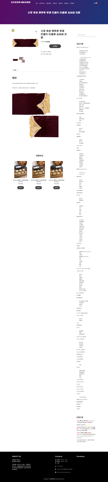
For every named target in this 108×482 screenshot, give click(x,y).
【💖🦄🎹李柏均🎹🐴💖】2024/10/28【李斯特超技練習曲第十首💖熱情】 (85, 421)
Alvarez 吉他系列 (80, 339)
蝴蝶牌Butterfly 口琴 (83, 256)
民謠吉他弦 (81, 226)
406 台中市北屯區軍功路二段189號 (64, 469)
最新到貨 (79, 404)
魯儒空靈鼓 (79, 325)
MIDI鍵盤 (81, 143)
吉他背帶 (81, 92)
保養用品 (81, 206)
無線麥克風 (81, 374)
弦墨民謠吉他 (80, 354)
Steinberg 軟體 (82, 290)
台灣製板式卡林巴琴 (83, 62)
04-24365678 (60, 466)
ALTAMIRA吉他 (80, 381)
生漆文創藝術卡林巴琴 (84, 68)
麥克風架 (81, 181)
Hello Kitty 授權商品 (83, 67)
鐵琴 (80, 264)
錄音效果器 (81, 118)
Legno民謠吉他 (80, 359)
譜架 (80, 183)
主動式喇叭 (81, 282)
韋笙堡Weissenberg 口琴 (84, 251)
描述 (15, 70)
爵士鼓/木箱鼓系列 (83, 95)
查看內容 (20, 187)
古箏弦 (80, 223)
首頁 (37, 3)
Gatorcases (81, 174)
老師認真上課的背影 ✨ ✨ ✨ (83, 424)
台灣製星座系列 (82, 60)
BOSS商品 (79, 243)
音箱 (80, 117)
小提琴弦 (81, 224)
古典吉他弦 (81, 228)
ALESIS (78, 195)
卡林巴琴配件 (82, 54)
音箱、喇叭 (81, 104)
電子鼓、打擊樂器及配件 (84, 103)
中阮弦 (80, 237)
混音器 (80, 277)
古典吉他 (81, 345)
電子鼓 (80, 128)
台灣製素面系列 (82, 59)
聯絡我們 (66, 3)
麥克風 (78, 134)
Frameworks (82, 172)
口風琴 (80, 254)
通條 (80, 209)
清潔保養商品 (80, 192)
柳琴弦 (80, 241)
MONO (80, 306)
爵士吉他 (81, 342)
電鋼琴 (80, 140)
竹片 (80, 207)
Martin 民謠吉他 (80, 293)
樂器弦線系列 (80, 216)
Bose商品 (79, 122)
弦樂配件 (79, 361)
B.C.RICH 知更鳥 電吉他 (82, 313)
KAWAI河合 (79, 145)
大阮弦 (80, 239)
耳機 (78, 148)
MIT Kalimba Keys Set (86, 57)
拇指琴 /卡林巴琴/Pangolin (82, 47)
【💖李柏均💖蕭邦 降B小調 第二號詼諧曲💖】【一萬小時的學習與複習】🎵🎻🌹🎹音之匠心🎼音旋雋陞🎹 (86, 429)
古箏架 (80, 188)
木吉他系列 (81, 87)
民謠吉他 (81, 344)
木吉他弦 (81, 220)
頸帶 (80, 214)
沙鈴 (80, 259)
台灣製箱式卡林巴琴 (83, 50)
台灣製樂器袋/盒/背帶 (81, 76)
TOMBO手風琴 (82, 397)
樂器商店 (61, 3)
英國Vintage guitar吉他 (82, 399)
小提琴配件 (81, 155)
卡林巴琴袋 (81, 79)
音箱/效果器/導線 (80, 113)
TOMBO (78, 393)
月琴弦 (80, 234)
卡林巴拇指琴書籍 (83, 65)
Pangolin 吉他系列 (81, 349)
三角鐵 (80, 261)
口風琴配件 (81, 160)
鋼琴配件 (81, 161)
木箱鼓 (78, 245)
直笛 (80, 253)
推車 (80, 287)
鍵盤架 (80, 186)
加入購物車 (55, 46)
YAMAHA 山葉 (80, 271)
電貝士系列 (81, 90)
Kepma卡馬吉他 (80, 391)
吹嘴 (80, 211)
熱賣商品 (79, 406)
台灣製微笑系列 (82, 52)
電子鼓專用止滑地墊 (83, 301)
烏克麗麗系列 (82, 94)
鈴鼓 (80, 258)
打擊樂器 (79, 125)
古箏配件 (45, 51)
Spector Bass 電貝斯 (81, 336)
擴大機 (80, 284)
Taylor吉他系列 (80, 379)
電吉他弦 (81, 229)
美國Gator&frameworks (82, 169)
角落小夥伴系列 (82, 72)
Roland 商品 (79, 98)
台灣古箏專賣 (80, 190)
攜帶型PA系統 (82, 289)
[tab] (15, 70)
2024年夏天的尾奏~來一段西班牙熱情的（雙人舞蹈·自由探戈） (85, 440)
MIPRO (78, 367)
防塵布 (50, 54)
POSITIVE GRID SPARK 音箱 (83, 268)
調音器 (80, 157)
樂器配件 (49, 51)
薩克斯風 (79, 310)
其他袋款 (81, 84)
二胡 (78, 322)
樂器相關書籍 (80, 401)
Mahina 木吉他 (80, 389)
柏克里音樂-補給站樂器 (20, 2)
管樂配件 (79, 202)
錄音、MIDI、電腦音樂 (84, 108)
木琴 (80, 266)
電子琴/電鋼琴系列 (83, 82)
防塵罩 (47, 54)
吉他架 (80, 180)
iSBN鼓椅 (81, 302)
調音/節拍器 (81, 334)
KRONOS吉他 (80, 386)
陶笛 (80, 263)
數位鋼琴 (81, 106)
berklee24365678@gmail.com (64, 472)
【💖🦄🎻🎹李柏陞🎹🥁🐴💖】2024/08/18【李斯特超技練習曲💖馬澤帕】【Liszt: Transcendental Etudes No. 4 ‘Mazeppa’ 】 (86, 435)
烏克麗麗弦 (81, 221)
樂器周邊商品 (80, 297)
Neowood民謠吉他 (81, 352)
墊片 (80, 212)
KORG (78, 327)
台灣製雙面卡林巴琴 (83, 64)
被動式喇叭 (81, 280)
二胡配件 (81, 165)
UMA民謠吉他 (80, 356)
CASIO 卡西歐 (80, 315)
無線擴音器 (81, 372)
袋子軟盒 (81, 111)
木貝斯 (80, 347)
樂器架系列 (79, 176)
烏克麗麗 (79, 295)
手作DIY (81, 70)
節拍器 (80, 158)
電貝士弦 (81, 233)
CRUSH (78, 384)
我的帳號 (72, 3)
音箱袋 (80, 81)
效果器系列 (81, 86)
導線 (80, 120)
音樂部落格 (48, 3)
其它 (80, 184)
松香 (80, 364)
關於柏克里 (41, 3)
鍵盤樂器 (81, 109)
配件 (80, 130)
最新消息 (55, 3)
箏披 (44, 54)
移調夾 (80, 166)
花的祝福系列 (82, 73)
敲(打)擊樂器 (82, 131)
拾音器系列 (79, 308)
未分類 (78, 408)
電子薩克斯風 (82, 101)
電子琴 (80, 141)
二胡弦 (80, 236)
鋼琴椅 (80, 304)
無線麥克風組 (82, 370)
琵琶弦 (80, 231)
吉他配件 (81, 153)
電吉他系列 (81, 89)
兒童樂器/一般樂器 (81, 248)
